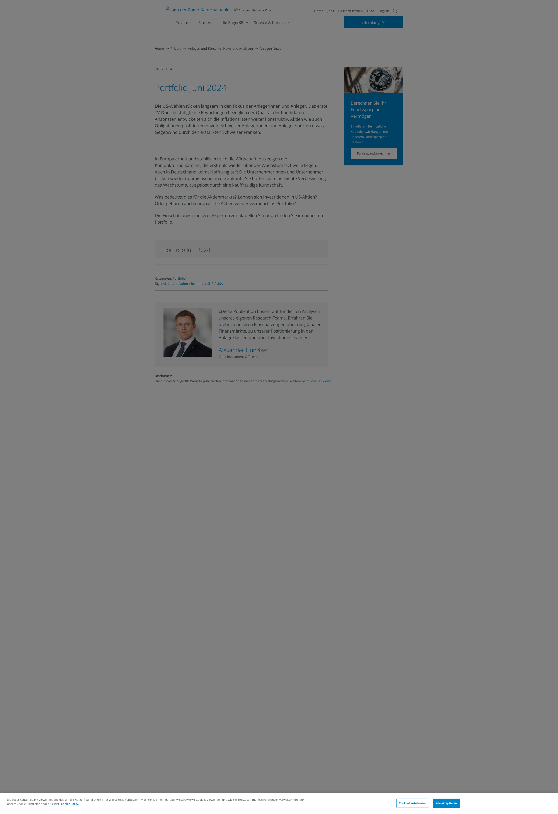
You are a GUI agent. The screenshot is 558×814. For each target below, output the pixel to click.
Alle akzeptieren (446, 803)
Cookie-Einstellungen (413, 803)
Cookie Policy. (70, 804)
